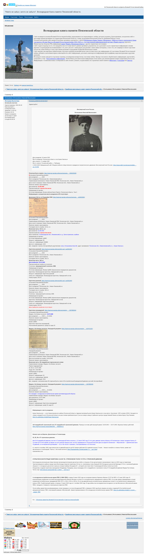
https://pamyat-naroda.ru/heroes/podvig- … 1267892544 (60, 310)
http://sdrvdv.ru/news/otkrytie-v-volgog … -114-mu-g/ (55, 469)
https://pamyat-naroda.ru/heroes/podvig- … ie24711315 (77, 328)
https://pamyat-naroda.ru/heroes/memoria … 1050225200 (60, 173)
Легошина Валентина (12, 101)
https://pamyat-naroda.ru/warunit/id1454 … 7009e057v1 (48, 426)
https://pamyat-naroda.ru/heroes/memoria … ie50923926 (69, 197)
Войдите (16, 85)
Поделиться (32, 101)
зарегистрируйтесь (27, 85)
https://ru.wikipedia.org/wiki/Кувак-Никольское (46, 417)
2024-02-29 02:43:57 (42, 101)
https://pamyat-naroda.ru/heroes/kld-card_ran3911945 (57, 280)
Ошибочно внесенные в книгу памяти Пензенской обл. (83, 89)
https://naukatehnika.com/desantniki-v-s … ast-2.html (82, 449)
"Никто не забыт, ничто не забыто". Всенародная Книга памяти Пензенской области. (35, 89)
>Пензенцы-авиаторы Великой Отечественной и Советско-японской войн (57, 499)
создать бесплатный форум (134, 518)
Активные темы (9, 20)
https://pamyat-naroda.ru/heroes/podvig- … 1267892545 (77, 384)
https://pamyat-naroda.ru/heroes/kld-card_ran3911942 (57, 249)
